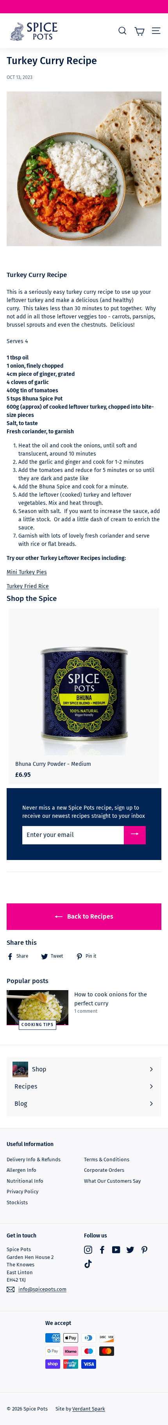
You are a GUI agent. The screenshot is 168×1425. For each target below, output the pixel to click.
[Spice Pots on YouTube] (116, 1250)
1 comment (85, 1011)
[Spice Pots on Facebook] (102, 1250)
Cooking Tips (37, 1024)
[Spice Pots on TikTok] (88, 1264)
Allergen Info (21, 1170)
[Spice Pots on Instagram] (88, 1250)
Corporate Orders (104, 1170)
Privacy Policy (22, 1191)
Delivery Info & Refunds (34, 1159)
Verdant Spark (88, 1409)
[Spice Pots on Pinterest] (144, 1250)
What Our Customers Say (112, 1181)
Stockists (17, 1202)
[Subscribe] (135, 835)
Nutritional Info (25, 1181)
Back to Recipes (89, 916)
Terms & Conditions (106, 1159)
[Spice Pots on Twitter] (130, 1250)
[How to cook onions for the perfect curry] (37, 1007)
